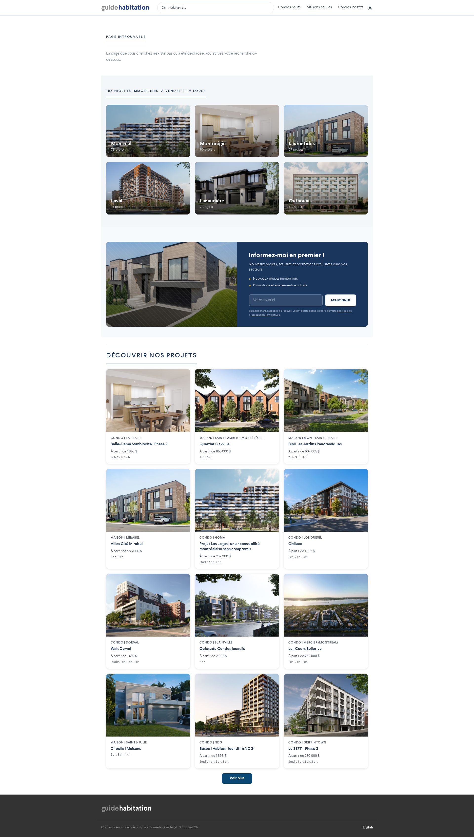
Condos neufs (289, 7)
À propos (139, 827)
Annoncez (123, 827)
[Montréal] (148, 131)
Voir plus (237, 778)
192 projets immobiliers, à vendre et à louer (156, 91)
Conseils (155, 827)
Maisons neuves (319, 7)
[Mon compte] (370, 7)
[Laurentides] (326, 131)
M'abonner (340, 300)
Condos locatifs (350, 7)
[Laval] (148, 188)
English (368, 827)
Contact (107, 827)
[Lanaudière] (237, 188)
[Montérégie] (237, 131)
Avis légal (170, 827)
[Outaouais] (326, 188)
